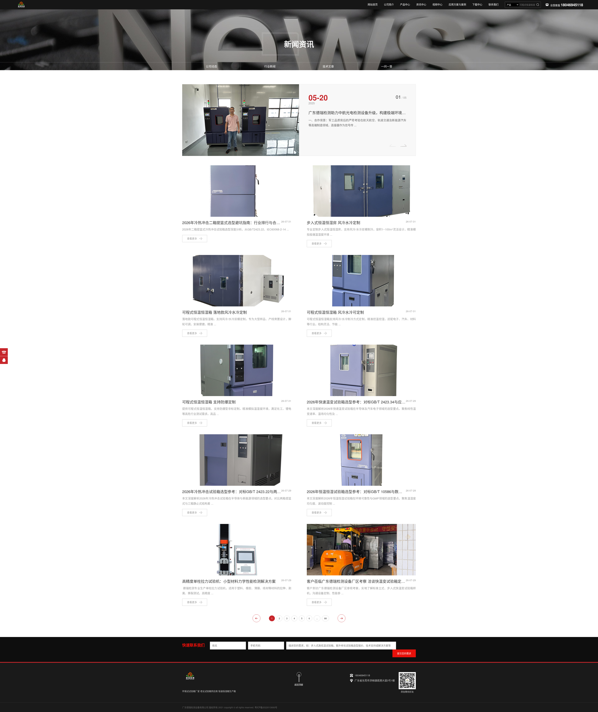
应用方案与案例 (457, 4)
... (317, 618)
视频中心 (437, 4)
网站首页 (373, 4)
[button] (403, 145)
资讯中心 (421, 4)
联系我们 (493, 4)
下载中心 (477, 4)
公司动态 (211, 66)
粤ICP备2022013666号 (266, 707)
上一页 (256, 618)
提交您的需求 (404, 653)
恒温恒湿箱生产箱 (227, 691)
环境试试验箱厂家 (191, 691)
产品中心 (405, 4)
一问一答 (386, 66)
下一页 (341, 618)
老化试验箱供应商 (209, 691)
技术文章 (328, 66)
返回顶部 (298, 684)
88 (325, 618)
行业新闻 (269, 66)
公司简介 (389, 4)
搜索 (538, 5)
